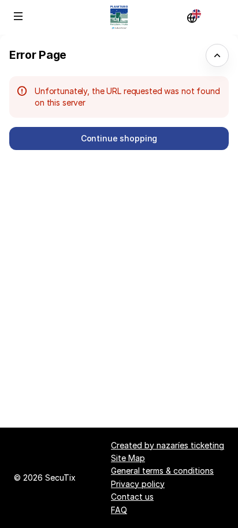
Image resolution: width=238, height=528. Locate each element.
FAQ (119, 510)
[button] (18, 16)
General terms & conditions (162, 470)
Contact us (132, 496)
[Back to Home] (119, 17)
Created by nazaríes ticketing (167, 445)
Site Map (128, 458)
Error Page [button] (37, 55)
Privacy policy (138, 484)
